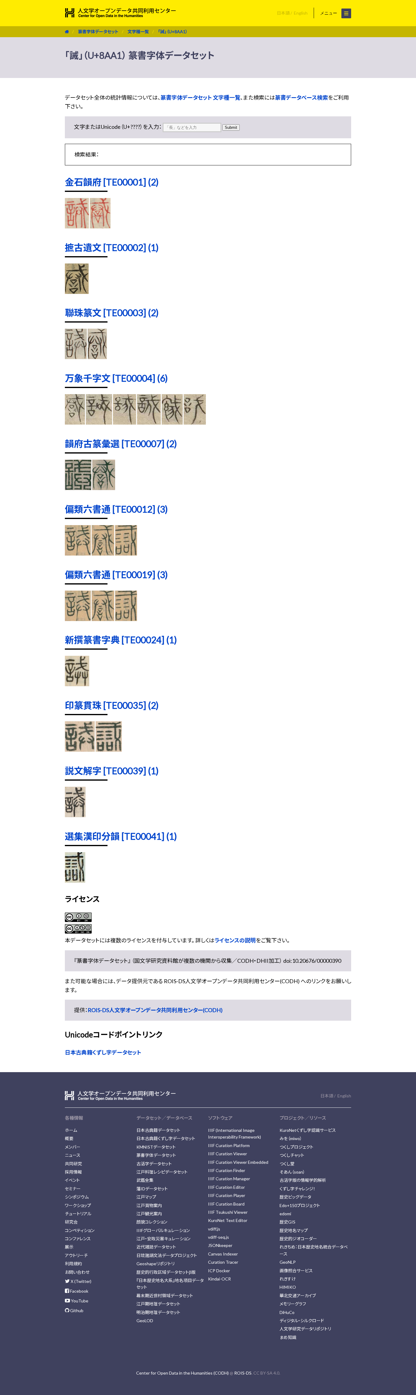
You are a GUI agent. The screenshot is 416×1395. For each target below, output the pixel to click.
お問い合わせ (77, 1272)
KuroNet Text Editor (227, 1220)
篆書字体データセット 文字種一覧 (200, 97)
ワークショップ (78, 1205)
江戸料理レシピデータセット (162, 1171)
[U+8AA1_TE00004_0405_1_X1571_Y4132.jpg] (172, 422)
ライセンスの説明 (235, 940)
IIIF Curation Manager (229, 1178)
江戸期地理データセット (158, 1303)
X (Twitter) (80, 1281)
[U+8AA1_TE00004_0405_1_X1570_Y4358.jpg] (195, 422)
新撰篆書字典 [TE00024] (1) (121, 639)
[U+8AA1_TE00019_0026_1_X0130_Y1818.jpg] (103, 619)
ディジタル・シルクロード (302, 1320)
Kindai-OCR (219, 1278)
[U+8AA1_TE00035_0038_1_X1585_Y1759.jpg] (80, 749)
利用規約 (73, 1263)
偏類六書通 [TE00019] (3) (116, 574)
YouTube (79, 1300)
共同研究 (73, 1163)
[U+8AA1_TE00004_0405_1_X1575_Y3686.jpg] (99, 422)
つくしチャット (292, 1155)
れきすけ (288, 1278)
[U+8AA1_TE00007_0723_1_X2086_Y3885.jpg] (78, 488)
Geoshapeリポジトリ (155, 1263)
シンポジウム (77, 1196)
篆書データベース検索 (301, 97)
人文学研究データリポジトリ (305, 1328)
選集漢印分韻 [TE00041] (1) (121, 836)
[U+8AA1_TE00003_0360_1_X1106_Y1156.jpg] (97, 357)
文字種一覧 (138, 31)
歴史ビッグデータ (295, 1196)
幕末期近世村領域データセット (164, 1295)
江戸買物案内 (149, 1205)
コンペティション (79, 1230)
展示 (69, 1246)
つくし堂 (287, 1163)
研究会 (71, 1221)
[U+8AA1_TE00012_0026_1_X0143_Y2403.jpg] (126, 553)
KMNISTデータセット (156, 1147)
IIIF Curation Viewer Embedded (238, 1162)
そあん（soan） (292, 1171)
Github (76, 1310)
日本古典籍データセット (158, 1130)
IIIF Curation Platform (229, 1145)
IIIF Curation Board (226, 1203)
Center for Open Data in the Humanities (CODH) (182, 1373)
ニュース (72, 1155)
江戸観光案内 (149, 1213)
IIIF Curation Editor (226, 1187)
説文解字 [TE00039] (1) (112, 770)
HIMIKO (288, 1287)
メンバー (72, 1147)
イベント (72, 1180)
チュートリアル (78, 1213)
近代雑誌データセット (156, 1246)
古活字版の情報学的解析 (303, 1180)
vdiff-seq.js (218, 1237)
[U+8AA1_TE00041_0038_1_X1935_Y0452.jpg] (75, 880)
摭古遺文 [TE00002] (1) (112, 247)
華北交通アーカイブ (298, 1295)
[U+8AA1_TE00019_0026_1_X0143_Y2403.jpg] (126, 619)
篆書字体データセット (98, 31)
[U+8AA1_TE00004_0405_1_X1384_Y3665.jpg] (75, 422)
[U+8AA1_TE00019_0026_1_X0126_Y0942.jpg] (78, 619)
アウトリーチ (76, 1255)
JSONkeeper (220, 1245)
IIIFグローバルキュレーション (163, 1230)
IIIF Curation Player (226, 1195)
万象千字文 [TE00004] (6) (116, 378)
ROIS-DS (243, 1373)
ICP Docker (219, 1270)
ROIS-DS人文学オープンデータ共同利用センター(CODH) (155, 1010)
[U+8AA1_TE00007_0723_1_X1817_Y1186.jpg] (103, 488)
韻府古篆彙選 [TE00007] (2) (121, 443)
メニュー (329, 13)
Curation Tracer (223, 1262)
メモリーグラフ (293, 1303)
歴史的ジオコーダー (298, 1238)
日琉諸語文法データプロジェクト (166, 1255)
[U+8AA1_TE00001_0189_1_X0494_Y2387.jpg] (77, 226)
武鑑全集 (144, 1180)
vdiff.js (214, 1228)
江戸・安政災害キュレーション (163, 1238)
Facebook (78, 1291)
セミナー (73, 1188)
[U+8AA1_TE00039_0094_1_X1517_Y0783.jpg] (75, 815)
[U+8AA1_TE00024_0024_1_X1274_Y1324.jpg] (77, 684)
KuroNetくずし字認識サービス (308, 1130)
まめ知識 (288, 1337)
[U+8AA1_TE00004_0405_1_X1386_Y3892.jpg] (124, 422)
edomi (285, 1213)
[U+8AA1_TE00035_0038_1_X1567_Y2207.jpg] (109, 749)
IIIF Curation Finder (226, 1170)
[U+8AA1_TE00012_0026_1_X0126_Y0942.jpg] (78, 553)
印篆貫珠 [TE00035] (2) (112, 705)
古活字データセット (154, 1163)
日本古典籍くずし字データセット (103, 1052)
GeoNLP (288, 1262)
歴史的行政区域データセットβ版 (166, 1272)
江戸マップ (146, 1196)
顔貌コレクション (151, 1221)
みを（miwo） (291, 1138)
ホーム (71, 1130)
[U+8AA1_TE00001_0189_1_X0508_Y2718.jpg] (100, 226)
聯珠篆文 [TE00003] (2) (112, 312)
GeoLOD (144, 1320)
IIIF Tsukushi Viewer (228, 1212)
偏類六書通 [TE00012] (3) (116, 508)
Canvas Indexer (223, 1253)
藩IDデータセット (152, 1188)
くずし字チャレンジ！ (298, 1188)
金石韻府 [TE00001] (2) (112, 181)
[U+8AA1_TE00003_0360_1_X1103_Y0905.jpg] (76, 357)
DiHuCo (287, 1312)
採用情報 (73, 1171)
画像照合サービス (296, 1270)
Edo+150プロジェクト (300, 1205)
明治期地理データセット (158, 1312)
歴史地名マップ (294, 1230)
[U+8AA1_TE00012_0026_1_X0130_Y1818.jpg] (103, 553)
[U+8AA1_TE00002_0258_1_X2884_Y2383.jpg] (77, 291)
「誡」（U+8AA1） (173, 31)
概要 (69, 1138)
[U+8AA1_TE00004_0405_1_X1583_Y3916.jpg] (149, 422)
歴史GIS (287, 1221)
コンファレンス (78, 1238)
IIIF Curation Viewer (227, 1153)
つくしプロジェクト (296, 1147)
